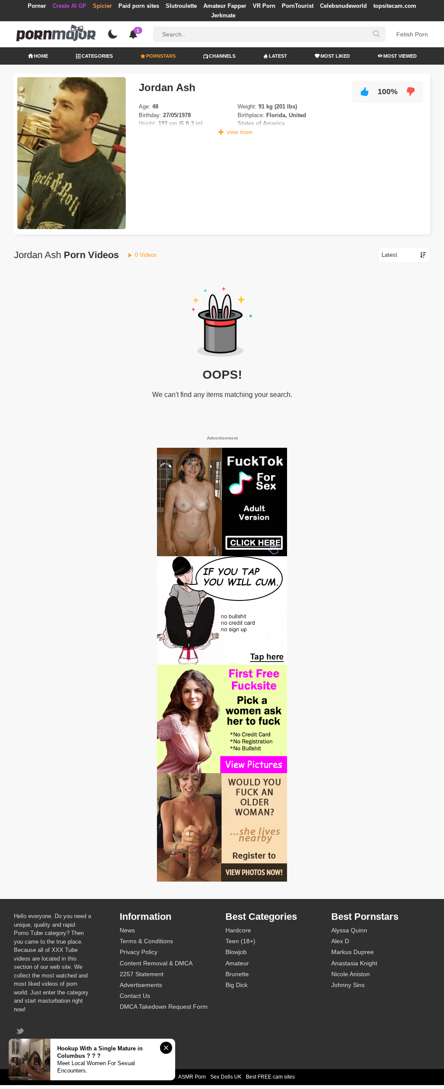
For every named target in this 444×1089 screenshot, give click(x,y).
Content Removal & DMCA (156, 963)
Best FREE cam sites (270, 1077)
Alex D (340, 941)
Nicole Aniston (350, 974)
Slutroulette (181, 6)
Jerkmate (223, 15)
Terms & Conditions (146, 941)
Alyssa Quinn (349, 930)
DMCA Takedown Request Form (164, 1006)
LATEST (278, 56)
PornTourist (297, 6)
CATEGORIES (97, 56)
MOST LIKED (335, 56)
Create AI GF (69, 6)
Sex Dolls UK (226, 1077)
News (127, 930)
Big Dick (236, 984)
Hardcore (238, 930)
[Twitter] (21, 1032)
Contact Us (135, 995)
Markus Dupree (352, 951)
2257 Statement (141, 974)
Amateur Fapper (224, 6)
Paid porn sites (138, 6)
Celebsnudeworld (343, 6)
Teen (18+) (240, 941)
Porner (37, 6)
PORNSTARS (161, 56)
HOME (41, 56)
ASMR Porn (192, 1077)
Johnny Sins (348, 984)
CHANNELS (222, 56)
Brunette (237, 974)
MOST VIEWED (400, 56)
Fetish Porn (412, 34)
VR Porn (264, 6)
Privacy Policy (138, 951)
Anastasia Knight (354, 963)
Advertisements (141, 984)
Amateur (237, 963)
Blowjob (236, 951)
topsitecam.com (394, 6)
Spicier (102, 6)
